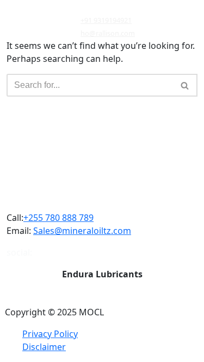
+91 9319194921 (106, 20)
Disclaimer (44, 347)
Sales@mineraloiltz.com (82, 231)
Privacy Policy (50, 334)
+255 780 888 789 (58, 218)
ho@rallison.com (108, 33)
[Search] (185, 85)
